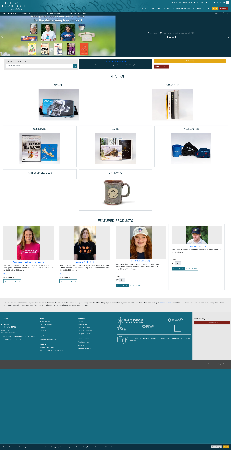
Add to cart (122, 285)
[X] (206, 2)
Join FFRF (190, 61)
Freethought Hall (45, 321)
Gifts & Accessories (53, 13)
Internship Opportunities (47, 347)
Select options (12, 281)
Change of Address (84, 334)
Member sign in (187, 2)
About (144, 8)
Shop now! (171, 37)
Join (215, 8)
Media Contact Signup (84, 348)
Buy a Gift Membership (85, 331)
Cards (65, 13)
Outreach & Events (195, 8)
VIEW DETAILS (135, 285)
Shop (208, 8)
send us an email (165, 303)
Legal (151, 8)
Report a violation (176, 2)
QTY (117, 280)
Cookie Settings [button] (216, 447)
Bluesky (202, 2)
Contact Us (5, 318)
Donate (223, 8)
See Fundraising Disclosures (8, 332)
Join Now (80, 321)
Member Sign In (82, 324)
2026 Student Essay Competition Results (52, 350)
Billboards (81, 345)
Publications (168, 8)
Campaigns (181, 8)
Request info (161, 66)
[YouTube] (214, 2)
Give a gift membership (115, 62)
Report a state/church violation (49, 339)
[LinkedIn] (221, 2)
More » (5, 274)
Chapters (42, 328)
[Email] (224, 2)
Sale (84, 13)
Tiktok (210, 2)
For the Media (83, 339)
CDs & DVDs (74, 13)
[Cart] (227, 13)
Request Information (46, 324)
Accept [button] (226, 447)
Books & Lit (25, 13)
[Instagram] (197, 2)
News (158, 8)
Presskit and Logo (83, 342)
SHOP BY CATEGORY (11, 13)
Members (81, 318)
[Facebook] (194, 2)
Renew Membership (84, 328)
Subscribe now (212, 322)
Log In (217, 13)
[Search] (223, 14)
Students (43, 344)
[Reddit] (217, 2)
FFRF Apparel (38, 13)
